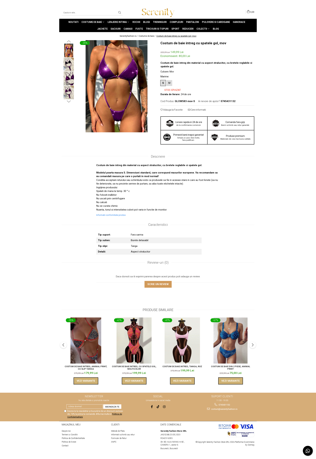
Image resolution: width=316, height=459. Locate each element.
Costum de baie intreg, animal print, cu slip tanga (86, 367)
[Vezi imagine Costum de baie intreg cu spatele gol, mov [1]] (69, 64)
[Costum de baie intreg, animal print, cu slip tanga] (85, 340)
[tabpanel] (116, 86)
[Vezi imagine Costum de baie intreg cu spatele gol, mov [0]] (69, 50)
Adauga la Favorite (173, 109)
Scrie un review (158, 284)
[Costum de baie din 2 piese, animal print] (230, 340)
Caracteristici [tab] (158, 225)
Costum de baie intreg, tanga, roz (182, 366)
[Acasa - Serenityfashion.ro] (158, 12)
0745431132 (224, 405)
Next (69, 101)
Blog (216, 28)
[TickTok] (158, 407)
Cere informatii (198, 109)
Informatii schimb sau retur (123, 434)
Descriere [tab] (158, 156)
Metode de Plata (118, 431)
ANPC (113, 442)
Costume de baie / (147, 36)
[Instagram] (164, 407)
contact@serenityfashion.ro (224, 409)
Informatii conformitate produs (111, 215)
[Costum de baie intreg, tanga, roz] (182, 340)
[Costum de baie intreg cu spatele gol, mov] (116, 86)
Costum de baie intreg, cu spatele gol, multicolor (134, 367)
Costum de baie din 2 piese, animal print (230, 367)
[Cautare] (120, 12)
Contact (65, 446)
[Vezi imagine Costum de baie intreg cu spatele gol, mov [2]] (69, 78)
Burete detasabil (139, 240)
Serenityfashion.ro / (129, 36)
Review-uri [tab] (158, 262)
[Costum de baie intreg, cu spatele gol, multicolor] (134, 340)
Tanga (134, 246)
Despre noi (66, 431)
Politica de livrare (69, 442)
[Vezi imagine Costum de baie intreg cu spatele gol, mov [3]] (69, 92)
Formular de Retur (119, 438)
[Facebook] (152, 407)
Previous (69, 41)
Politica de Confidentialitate (73, 438)
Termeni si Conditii (70, 434)
